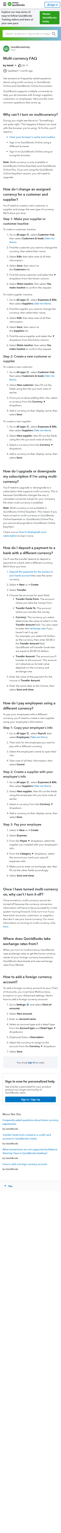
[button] (4, 4)
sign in (31, 1062)
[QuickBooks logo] (16, 4)
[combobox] (30, 33)
